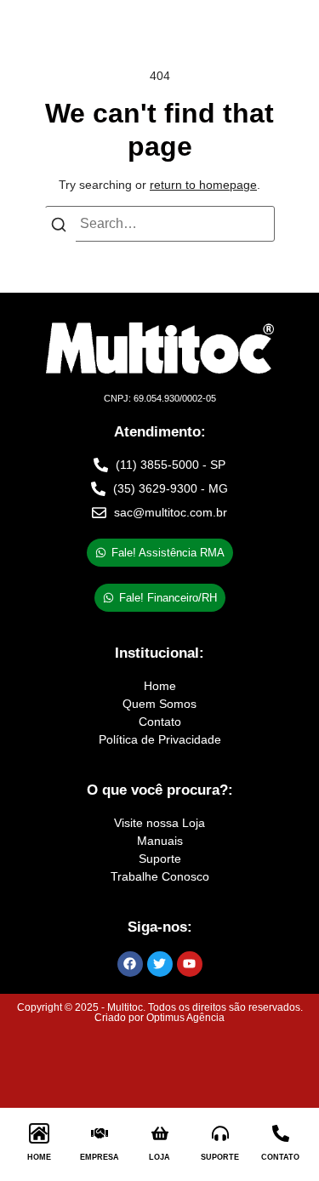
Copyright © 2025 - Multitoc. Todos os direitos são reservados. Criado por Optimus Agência (160, 1012)
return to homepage (203, 184)
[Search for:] (160, 224)
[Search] (59, 228)
